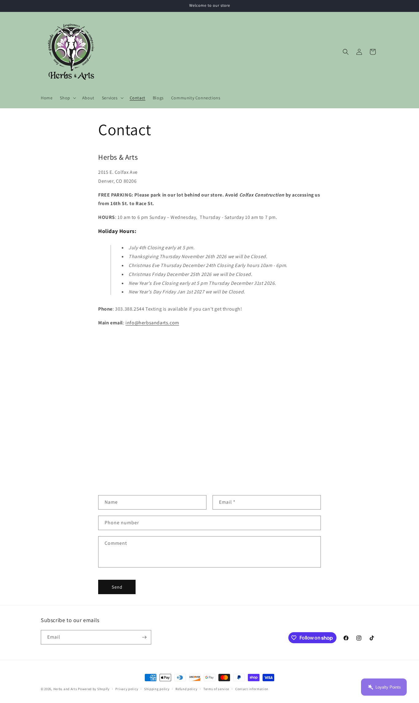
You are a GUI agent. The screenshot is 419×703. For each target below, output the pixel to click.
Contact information (251, 689)
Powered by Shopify (94, 689)
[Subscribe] (144, 637)
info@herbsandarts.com (152, 322)
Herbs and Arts (65, 689)
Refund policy (186, 689)
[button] (67, 97)
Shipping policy (157, 689)
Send (117, 587)
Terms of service (216, 689)
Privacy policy (126, 689)
